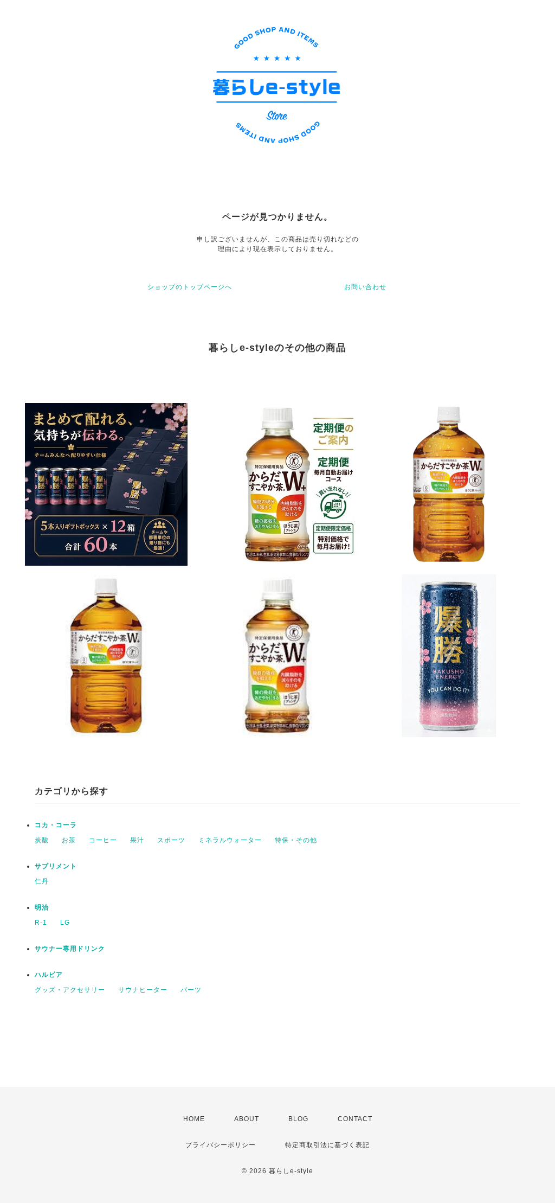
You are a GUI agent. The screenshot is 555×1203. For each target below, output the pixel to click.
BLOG (298, 1119)
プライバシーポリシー (220, 1145)
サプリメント (56, 866)
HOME (194, 1119)
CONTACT (355, 1119)
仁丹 (42, 881)
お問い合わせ (365, 287)
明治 (42, 907)
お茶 (69, 840)
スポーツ (171, 840)
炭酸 (42, 840)
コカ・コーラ (56, 825)
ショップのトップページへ (189, 287)
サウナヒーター (142, 990)
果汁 (137, 840)
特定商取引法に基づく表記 (327, 1145)
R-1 (41, 922)
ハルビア (49, 974)
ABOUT (246, 1119)
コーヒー (103, 840)
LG (65, 922)
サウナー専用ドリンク (70, 948)
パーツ (191, 990)
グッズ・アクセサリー (70, 990)
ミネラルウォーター (230, 840)
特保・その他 (296, 840)
